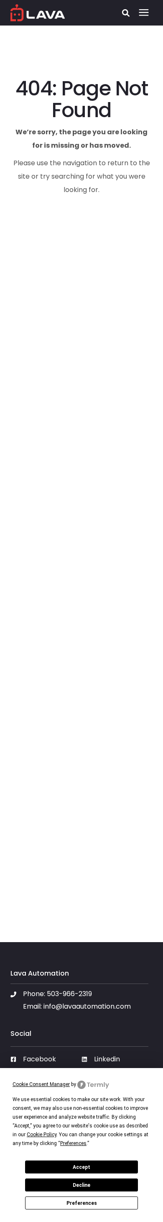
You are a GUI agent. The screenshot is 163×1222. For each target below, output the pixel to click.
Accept (81, 1167)
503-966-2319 (69, 994)
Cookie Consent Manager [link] (41, 1084)
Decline (81, 1185)
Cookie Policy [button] (41, 1134)
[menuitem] (43, 1062)
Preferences (81, 1203)
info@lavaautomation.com (87, 1006)
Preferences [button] (73, 1143)
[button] (126, 13)
